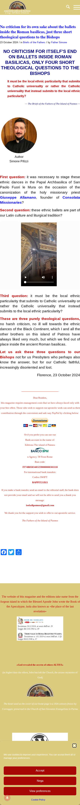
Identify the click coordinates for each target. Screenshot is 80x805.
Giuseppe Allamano (18, 197)
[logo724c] (32, 7)
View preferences (40, 791)
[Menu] (75, 7)
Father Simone (59, 42)
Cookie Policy (38, 799)
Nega (40, 780)
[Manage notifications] (7, 798)
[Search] (66, 7)
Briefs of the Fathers (34, 42)
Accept (40, 770)
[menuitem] (66, 7)
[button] (74, 745)
